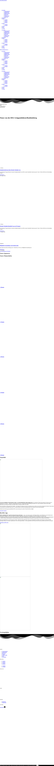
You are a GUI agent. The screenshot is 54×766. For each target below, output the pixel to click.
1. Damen (5, 24)
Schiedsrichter (6, 12)
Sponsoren (4, 17)
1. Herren (5, 19)
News (3, 27)
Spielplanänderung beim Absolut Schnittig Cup (10, 170)
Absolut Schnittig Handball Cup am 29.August (10, 226)
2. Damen (5, 25)
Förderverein (6, 33)
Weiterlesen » (2, 174)
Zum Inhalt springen (3, 0)
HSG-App (6, 34)
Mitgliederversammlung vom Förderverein (9, 245)
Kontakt (3, 28)
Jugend (3, 26)
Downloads (6, 16)
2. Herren (5, 20)
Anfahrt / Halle (6, 15)
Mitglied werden (7, 13)
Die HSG (3, 10)
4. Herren (5, 22)
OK (37, 765)
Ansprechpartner (7, 11)
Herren (3, 18)
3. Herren (5, 21)
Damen (3, 23)
